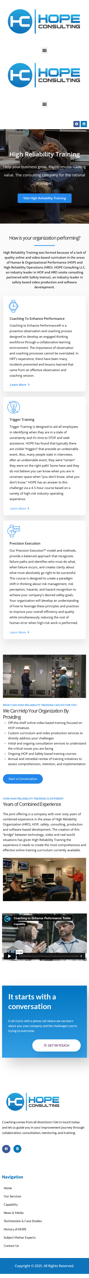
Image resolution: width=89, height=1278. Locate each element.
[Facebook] (76, 124)
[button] (44, 50)
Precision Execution (25, 543)
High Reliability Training (20, 252)
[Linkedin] (84, 124)
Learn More (18, 385)
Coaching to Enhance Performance (37, 318)
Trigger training (22, 419)
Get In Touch (58, 1045)
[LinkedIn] (17, 1149)
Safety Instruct (40, 277)
